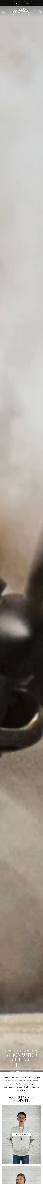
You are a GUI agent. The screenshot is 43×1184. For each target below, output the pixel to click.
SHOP (21, 1065)
